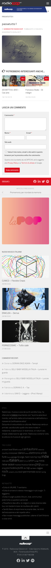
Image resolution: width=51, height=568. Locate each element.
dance (21, 452)
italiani (14, 460)
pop (38, 464)
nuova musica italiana (25, 464)
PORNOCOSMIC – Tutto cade (15, 345)
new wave (8, 464)
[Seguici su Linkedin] (39, 181)
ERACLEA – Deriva (10, 313)
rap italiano (33, 468)
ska (16, 472)
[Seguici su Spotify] (47, 181)
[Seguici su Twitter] (43, 181)
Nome (7, 133)
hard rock (29, 457)
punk (20, 467)
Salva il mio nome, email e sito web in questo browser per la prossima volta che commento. (23, 153)
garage (14, 457)
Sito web (8, 142)
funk (4, 457)
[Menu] (47, 3)
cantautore (30, 449)
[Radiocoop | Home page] (15, 3)
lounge (36, 461)
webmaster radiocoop (13, 29)
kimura (26, 461)
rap (28, 467)
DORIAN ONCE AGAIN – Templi (25, 363)
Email (29, 133)
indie (45, 456)
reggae (40, 468)
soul (20, 471)
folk (44, 452)
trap (4, 475)
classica (41, 450)
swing (43, 472)
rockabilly (11, 472)
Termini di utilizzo (28, 163)
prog (4, 468)
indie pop (5, 461)
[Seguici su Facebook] (34, 181)
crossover (13, 453)
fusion (9, 457)
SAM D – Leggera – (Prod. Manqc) (28, 393)
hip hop (37, 457)
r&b (24, 468)
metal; (42, 461)
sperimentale (28, 471)
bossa (20, 450)
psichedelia (11, 468)
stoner (38, 472)
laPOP (31, 461)
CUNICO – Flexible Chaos (13, 280)
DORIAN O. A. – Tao (21, 387)
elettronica (35, 453)
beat (10, 449)
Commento (9, 115)
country (5, 453)
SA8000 (14, 415)
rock (5, 471)
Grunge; (21, 457)
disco (27, 453)
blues (15, 449)
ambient (5, 450)
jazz (21, 460)
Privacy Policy (13, 163)
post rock (44, 465)
